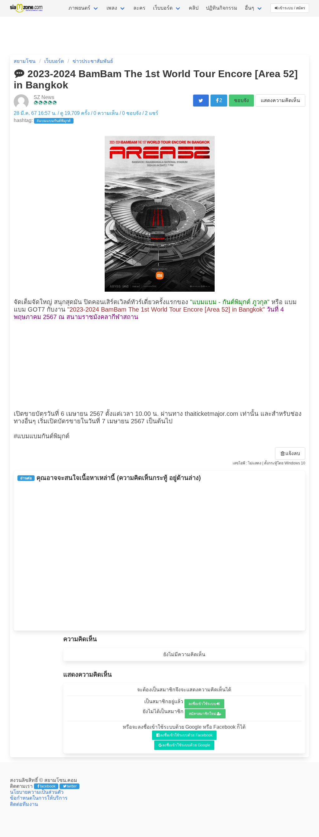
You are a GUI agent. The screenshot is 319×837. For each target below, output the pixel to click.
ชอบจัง (241, 100)
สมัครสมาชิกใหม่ (202, 714)
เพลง (112, 8)
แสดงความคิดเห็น (280, 100)
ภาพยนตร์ (79, 8)
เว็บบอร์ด (163, 8)
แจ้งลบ (292, 453)
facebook (47, 786)
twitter (72, 786)
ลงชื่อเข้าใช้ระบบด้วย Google (186, 745)
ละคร (139, 8)
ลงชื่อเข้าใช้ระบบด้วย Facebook (186, 735)
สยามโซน (25, 61)
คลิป (193, 8)
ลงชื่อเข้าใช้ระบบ (202, 704)
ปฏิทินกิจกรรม (221, 8)
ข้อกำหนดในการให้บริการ (39, 798)
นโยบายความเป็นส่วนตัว (37, 792)
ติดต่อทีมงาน (24, 804)
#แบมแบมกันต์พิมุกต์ (54, 121)
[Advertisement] (159, 364)
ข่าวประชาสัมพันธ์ (93, 61)
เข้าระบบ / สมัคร (292, 8)
